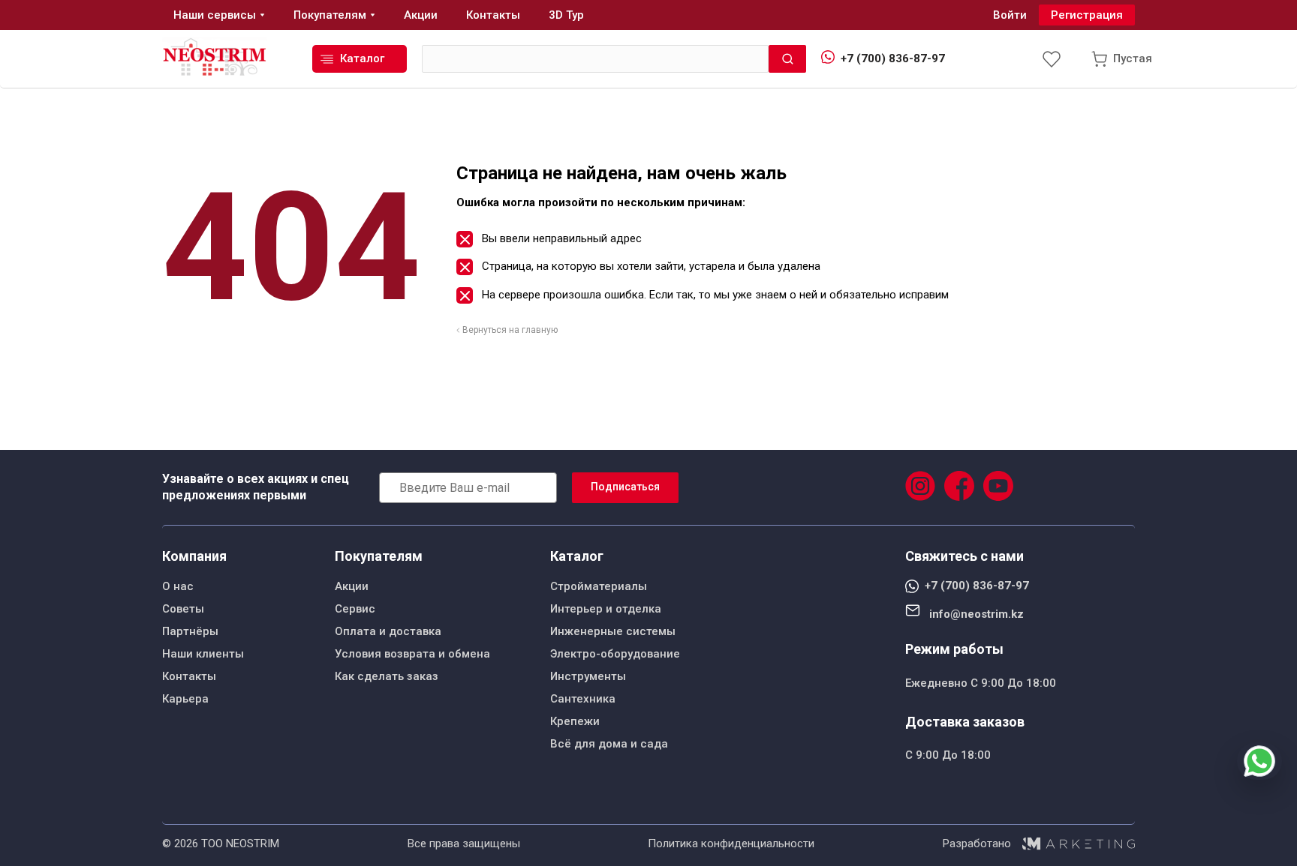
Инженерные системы (613, 631)
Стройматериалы (598, 586)
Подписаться (625, 487)
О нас (178, 586)
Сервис (355, 609)
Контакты (189, 676)
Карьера (185, 699)
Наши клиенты (203, 654)
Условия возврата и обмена (412, 654)
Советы (183, 609)
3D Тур (566, 15)
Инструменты (588, 676)
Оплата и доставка (388, 631)
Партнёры (190, 631)
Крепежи (575, 721)
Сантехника (582, 699)
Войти (1010, 15)
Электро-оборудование (615, 654)
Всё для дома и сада (609, 744)
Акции (352, 586)
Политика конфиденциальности (731, 843)
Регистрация (1087, 15)
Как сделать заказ (386, 676)
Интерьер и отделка (605, 609)
